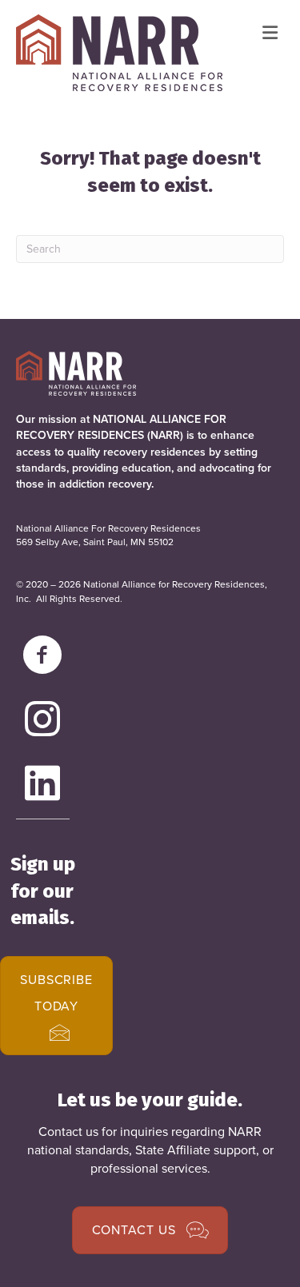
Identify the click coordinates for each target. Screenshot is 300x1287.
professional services (148, 1168)
